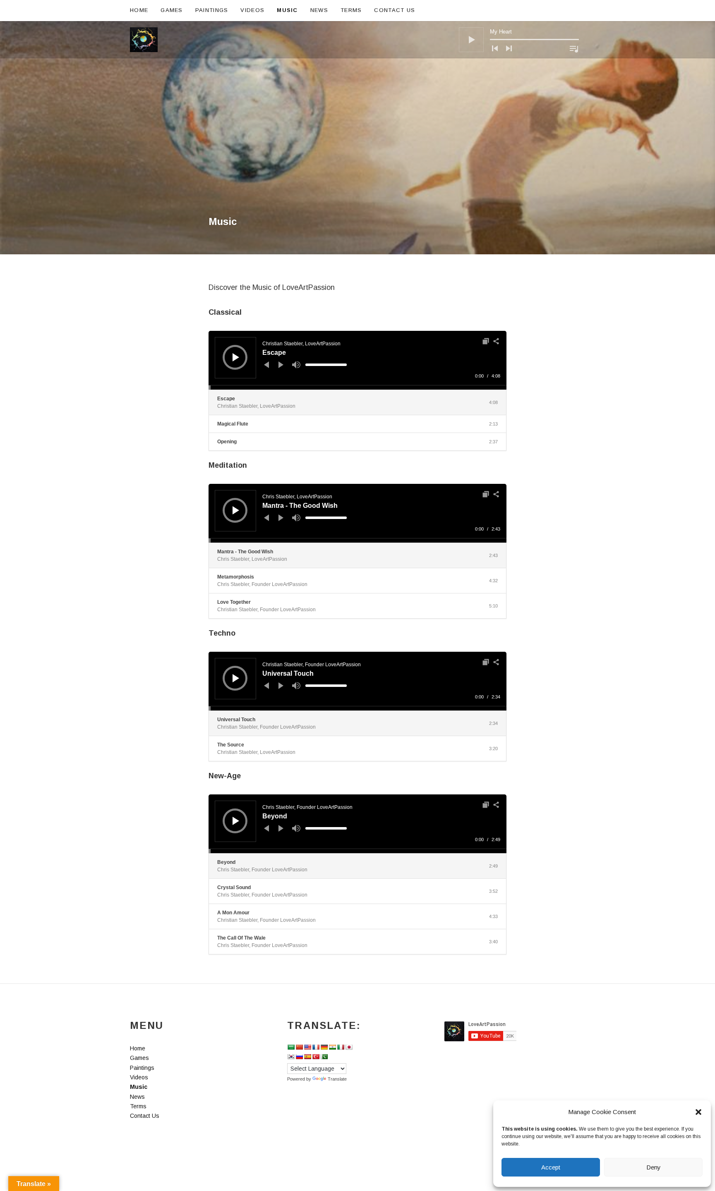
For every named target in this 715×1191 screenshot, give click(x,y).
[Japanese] (349, 1047)
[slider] (326, 365)
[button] (698, 1112)
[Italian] (340, 1047)
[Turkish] (315, 1056)
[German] (324, 1047)
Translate (337, 1078)
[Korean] (291, 1056)
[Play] (471, 39)
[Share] (496, 341)
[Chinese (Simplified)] (299, 1047)
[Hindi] (332, 1047)
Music (287, 10)
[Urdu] (324, 1056)
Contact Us (394, 10)
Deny (653, 1167)
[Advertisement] (357, 153)
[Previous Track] (495, 48)
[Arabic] (291, 1047)
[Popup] (486, 341)
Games (172, 10)
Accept (550, 1167)
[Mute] (296, 365)
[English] (307, 1047)
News (319, 10)
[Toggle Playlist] (574, 49)
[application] (519, 39)
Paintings (211, 10)
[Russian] (299, 1056)
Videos (252, 10)
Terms (351, 10)
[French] (315, 1047)
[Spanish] (307, 1056)
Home (139, 10)
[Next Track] (509, 48)
